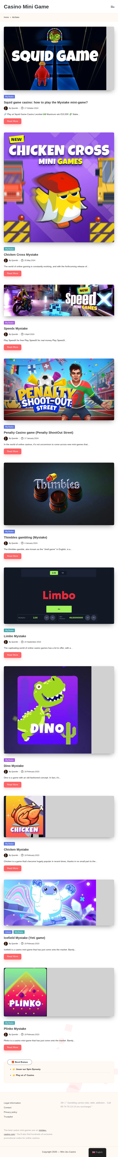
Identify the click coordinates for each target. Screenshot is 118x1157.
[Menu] (112, 7)
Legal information (12, 1103)
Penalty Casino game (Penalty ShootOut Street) (38, 432)
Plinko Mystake (15, 1028)
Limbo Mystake (15, 636)
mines (8, 932)
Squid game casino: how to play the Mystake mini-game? (46, 102)
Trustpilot (8, 1116)
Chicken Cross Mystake (21, 254)
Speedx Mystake (16, 328)
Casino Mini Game (26, 7)
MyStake (9, 96)
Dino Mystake (14, 766)
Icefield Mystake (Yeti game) (24, 937)
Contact (7, 1107)
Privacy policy (10, 1112)
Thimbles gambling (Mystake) (25, 537)
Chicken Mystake (16, 849)
